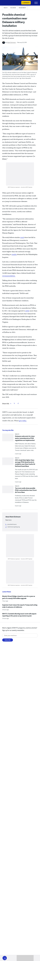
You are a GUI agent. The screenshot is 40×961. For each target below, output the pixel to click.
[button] (5, 958)
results (14, 254)
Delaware (13, 7)
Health (6, 7)
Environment (22, 7)
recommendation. (8, 276)
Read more (8, 520)
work (22, 237)
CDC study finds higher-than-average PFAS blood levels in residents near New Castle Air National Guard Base (25, 463)
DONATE (27, 3)
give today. (23, 421)
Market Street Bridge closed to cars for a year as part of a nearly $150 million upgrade (18, 597)
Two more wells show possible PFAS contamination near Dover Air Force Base (26, 490)
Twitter (14, 403)
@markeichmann (12, 524)
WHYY (7, 3)
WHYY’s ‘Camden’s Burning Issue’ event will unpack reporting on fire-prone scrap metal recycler (19, 615)
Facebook (11, 403)
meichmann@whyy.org (13, 527)
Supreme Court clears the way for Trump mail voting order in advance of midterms (19, 606)
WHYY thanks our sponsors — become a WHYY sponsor (20, 187)
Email (18, 403)
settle (27, 311)
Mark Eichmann (11, 42)
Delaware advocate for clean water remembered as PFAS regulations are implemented (25, 438)
